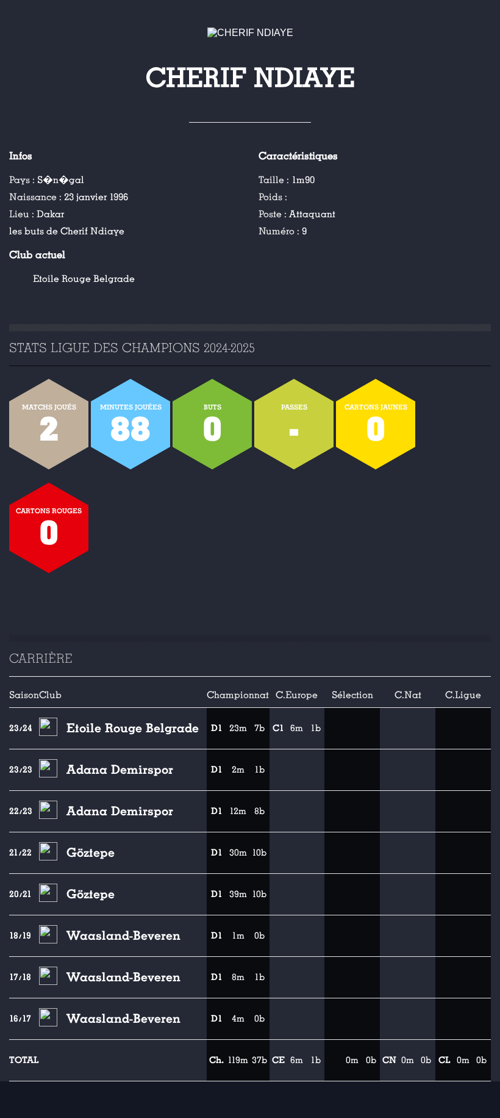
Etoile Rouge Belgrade (84, 279)
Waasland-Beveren (123, 935)
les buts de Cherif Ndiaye (66, 231)
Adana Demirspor (119, 769)
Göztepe (90, 852)
